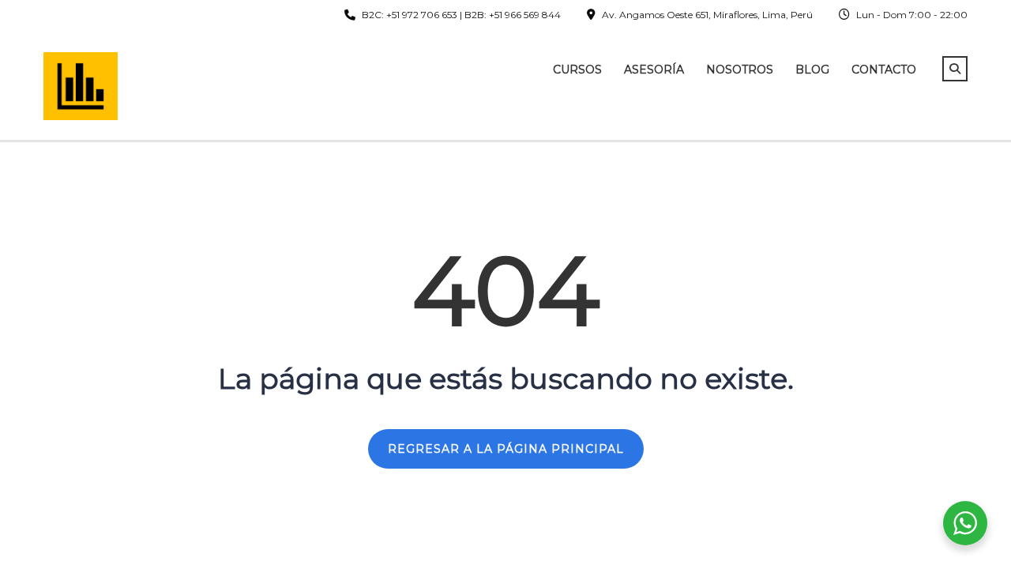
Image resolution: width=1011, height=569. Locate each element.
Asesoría (654, 69)
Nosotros (739, 69)
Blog (812, 69)
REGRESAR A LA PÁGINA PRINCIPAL (506, 449)
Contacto (883, 69)
